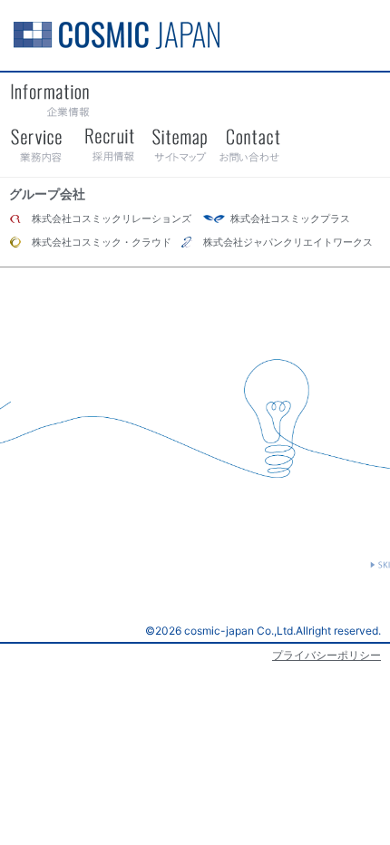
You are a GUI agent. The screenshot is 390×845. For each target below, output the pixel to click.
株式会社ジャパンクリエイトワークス (288, 242)
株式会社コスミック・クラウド (101, 242)
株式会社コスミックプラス (290, 218)
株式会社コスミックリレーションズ (111, 218)
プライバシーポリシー (326, 655)
